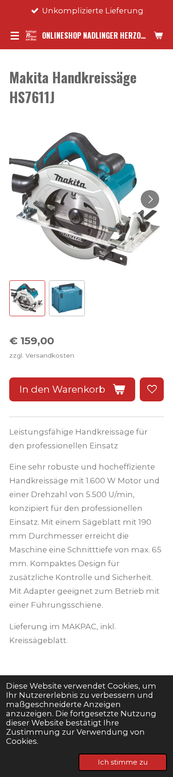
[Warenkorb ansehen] (158, 35)
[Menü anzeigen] (15, 35)
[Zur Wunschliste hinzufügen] (152, 389)
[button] (27, 298)
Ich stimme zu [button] (123, 762)
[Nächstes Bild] (150, 199)
